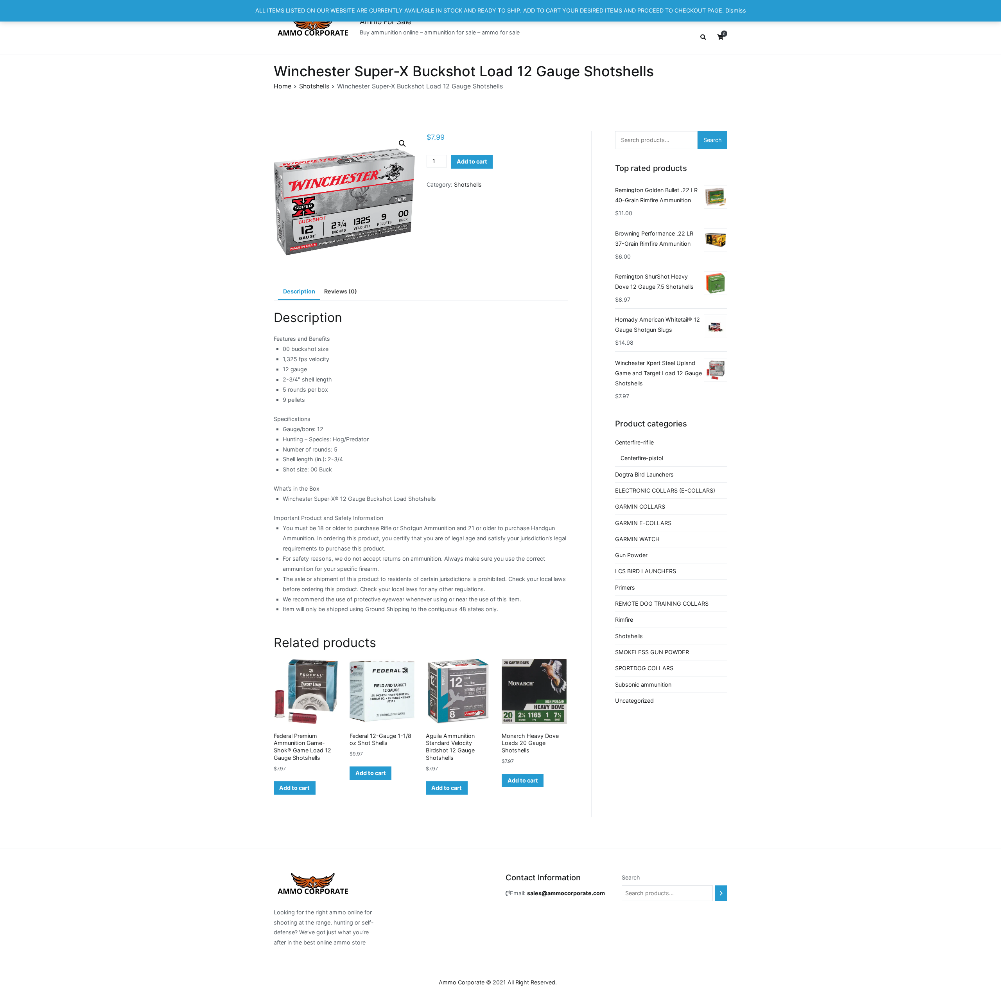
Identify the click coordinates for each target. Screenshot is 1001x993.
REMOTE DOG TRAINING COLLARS (662, 603)
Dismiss (735, 10)
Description (299, 291)
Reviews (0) (340, 291)
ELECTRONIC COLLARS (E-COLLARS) (665, 490)
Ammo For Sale (385, 21)
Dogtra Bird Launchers (644, 474)
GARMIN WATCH (637, 539)
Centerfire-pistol (642, 458)
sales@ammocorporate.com (566, 893)
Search (712, 140)
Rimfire (624, 619)
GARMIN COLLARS (640, 506)
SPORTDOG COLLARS (644, 668)
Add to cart (472, 161)
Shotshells (314, 86)
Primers (625, 587)
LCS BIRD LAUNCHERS (645, 571)
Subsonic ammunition (643, 684)
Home (282, 86)
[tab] (299, 292)
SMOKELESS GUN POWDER (652, 652)
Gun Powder (631, 555)
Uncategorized (634, 700)
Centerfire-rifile (634, 442)
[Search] (721, 893)
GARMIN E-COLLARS (643, 523)
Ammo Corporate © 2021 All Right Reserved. (498, 982)
